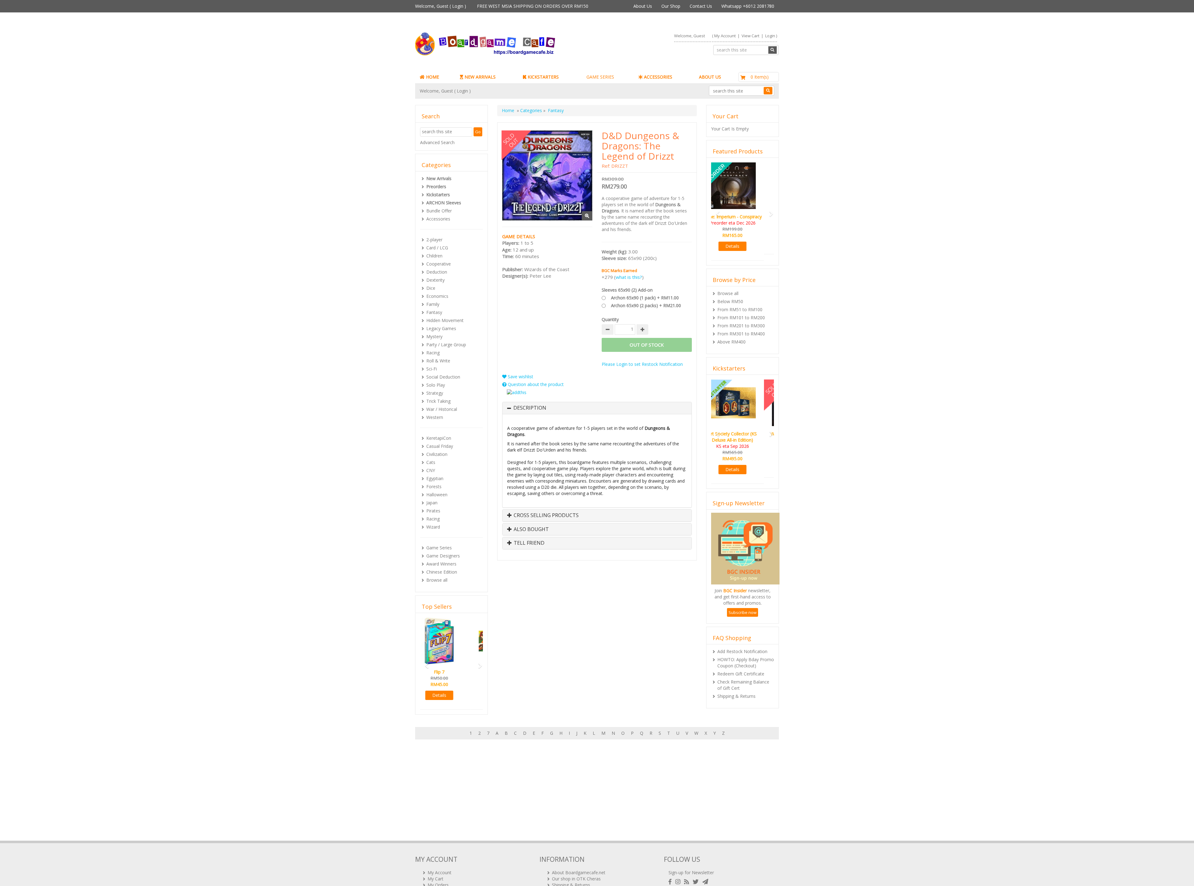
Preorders (436, 186)
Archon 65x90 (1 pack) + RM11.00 (645, 298)
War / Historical (441, 409)
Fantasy (434, 312)
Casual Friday (439, 446)
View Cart (750, 36)
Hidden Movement (445, 320)
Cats (430, 462)
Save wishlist (520, 376)
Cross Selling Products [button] (545, 515)
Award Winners (441, 564)
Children (434, 256)
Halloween (436, 495)
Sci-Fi (431, 369)
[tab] (597, 408)
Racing (433, 353)
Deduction (436, 272)
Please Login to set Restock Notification (642, 364)
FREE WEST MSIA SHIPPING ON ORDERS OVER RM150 (532, 6)
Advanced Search (437, 142)
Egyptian (434, 478)
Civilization (436, 454)
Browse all (436, 580)
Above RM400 (731, 335)
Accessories (438, 219)
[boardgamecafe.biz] (503, 44)
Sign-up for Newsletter (691, 872)
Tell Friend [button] (528, 543)
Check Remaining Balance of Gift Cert (743, 672)
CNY (430, 470)
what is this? (629, 277)
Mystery (434, 336)
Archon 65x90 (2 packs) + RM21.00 (646, 305)
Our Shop (670, 6)
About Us (642, 6)
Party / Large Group (446, 345)
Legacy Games (441, 328)
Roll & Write (438, 361)
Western (434, 417)
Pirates (433, 511)
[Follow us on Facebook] (671, 882)
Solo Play (435, 385)
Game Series (439, 548)
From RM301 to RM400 (741, 327)
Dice (430, 288)
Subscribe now (743, 600)
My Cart (435, 879)
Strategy (434, 393)
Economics (437, 296)
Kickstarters (438, 195)
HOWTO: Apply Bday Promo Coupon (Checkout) (745, 650)
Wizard (433, 527)
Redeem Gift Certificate (740, 661)
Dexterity (435, 280)
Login (457, 6)
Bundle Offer (439, 211)
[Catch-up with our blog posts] (688, 882)
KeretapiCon (438, 438)
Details (452, 695)
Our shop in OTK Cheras (576, 879)
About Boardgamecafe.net (578, 872)
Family (432, 304)
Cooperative (438, 264)
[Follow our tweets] (697, 882)
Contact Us (701, 6)
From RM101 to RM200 (741, 311)
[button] (424, 663)
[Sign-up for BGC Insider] (705, 882)
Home (508, 110)
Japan (431, 503)
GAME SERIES (600, 77)
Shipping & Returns (736, 684)
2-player (434, 240)
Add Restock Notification (742, 639)
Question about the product (535, 384)
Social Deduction (443, 377)
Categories (531, 110)
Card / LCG (437, 248)
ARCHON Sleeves (443, 203)
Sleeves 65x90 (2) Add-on (627, 290)
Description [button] (529, 408)
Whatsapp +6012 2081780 (747, 6)
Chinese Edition (441, 572)
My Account (725, 36)
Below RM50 (730, 295)
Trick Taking (438, 401)
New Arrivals (438, 178)
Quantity (610, 319)
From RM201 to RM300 (741, 319)
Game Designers (443, 556)
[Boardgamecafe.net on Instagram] (679, 882)
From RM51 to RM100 (739, 303)
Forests (434, 486)
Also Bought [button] (530, 529)
